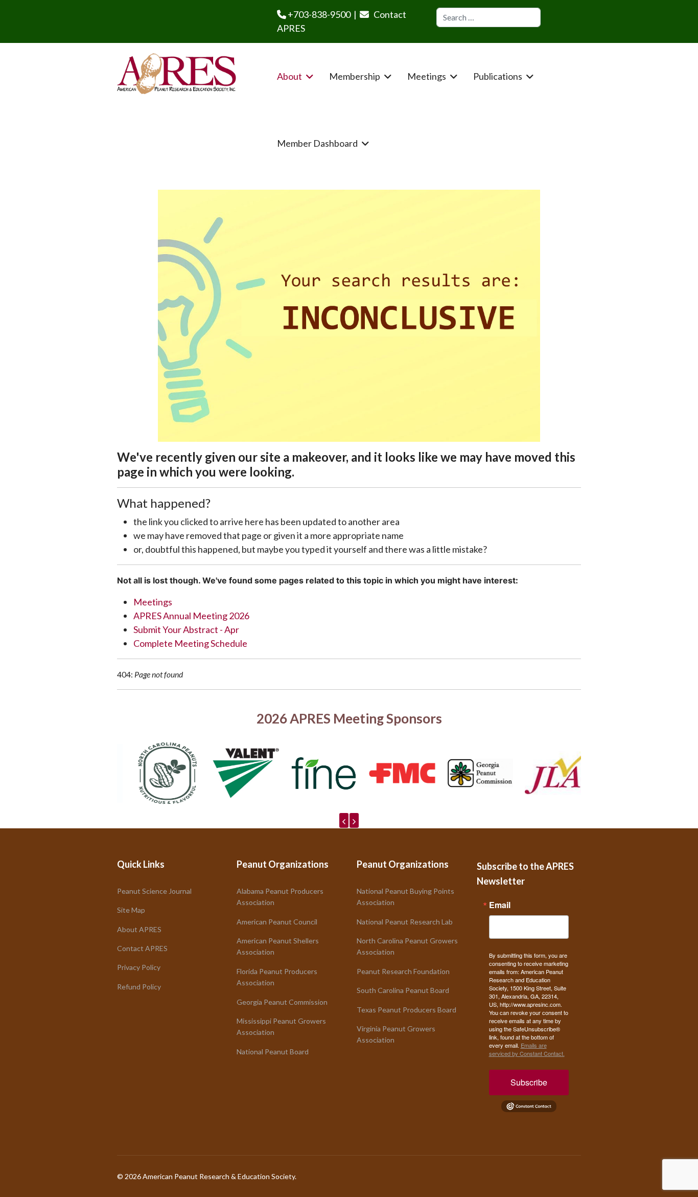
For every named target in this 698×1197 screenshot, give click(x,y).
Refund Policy (139, 986)
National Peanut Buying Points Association (405, 897)
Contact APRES (142, 948)
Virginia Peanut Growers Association (396, 1034)
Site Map (131, 910)
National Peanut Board (273, 1051)
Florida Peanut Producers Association (277, 977)
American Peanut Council (277, 921)
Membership (354, 76)
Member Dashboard (317, 143)
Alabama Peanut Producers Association (280, 897)
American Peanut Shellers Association (278, 946)
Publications (497, 76)
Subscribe (528, 1082)
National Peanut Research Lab (405, 921)
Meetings (426, 76)
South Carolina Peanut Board (403, 990)
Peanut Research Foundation (403, 971)
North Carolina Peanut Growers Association (407, 946)
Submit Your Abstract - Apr (186, 629)
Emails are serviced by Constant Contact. (527, 1049)
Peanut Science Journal (154, 891)
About (289, 76)
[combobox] (488, 17)
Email (499, 905)
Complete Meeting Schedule (190, 643)
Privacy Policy (138, 967)
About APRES (139, 929)
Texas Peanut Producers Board (406, 1009)
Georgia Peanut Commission (282, 1002)
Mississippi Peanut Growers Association (281, 1026)
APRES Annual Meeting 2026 (191, 615)
